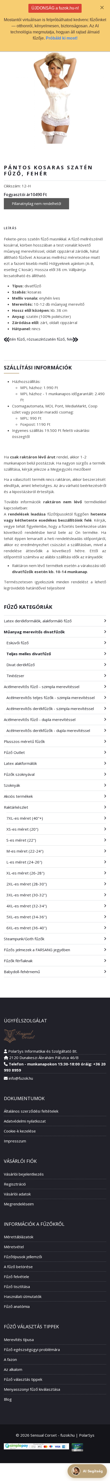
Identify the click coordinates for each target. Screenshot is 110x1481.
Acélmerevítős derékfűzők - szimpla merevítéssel (50, 708)
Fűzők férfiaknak (18, 960)
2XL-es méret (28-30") (26, 883)
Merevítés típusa (19, 1339)
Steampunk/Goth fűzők (24, 938)
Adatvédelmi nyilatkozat (25, 1121)
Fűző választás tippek (23, 1379)
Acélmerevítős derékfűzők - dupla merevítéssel (48, 730)
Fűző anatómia (17, 1306)
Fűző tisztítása (17, 1286)
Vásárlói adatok (17, 1193)
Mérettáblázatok (18, 1236)
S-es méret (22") (21, 840)
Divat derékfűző (20, 664)
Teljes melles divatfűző (28, 653)
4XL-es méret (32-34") (26, 905)
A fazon (10, 1359)
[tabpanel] (55, 284)
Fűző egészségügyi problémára (32, 1349)
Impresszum (15, 1140)
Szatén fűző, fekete (61, 339)
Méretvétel (14, 1246)
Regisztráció (15, 1184)
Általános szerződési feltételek (31, 1111)
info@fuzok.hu (21, 1078)
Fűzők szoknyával (19, 774)
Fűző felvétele (16, 1276)
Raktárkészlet (16, 807)
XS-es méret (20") (22, 829)
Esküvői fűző (17, 642)
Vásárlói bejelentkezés (24, 1174)
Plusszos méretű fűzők (24, 741)
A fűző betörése (18, 1266)
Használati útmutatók (22, 1296)
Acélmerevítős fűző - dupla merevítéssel (39, 719)
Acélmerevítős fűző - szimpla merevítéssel (41, 686)
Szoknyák (12, 785)
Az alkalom (13, 1369)
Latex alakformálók (20, 763)
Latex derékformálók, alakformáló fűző (38, 620)
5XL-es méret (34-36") (26, 916)
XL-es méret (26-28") (25, 872)
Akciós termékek (18, 796)
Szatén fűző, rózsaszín (24, 339)
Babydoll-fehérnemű (22, 971)
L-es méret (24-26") (24, 862)
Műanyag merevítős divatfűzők (34, 631)
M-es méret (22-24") (24, 851)
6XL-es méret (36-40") (26, 927)
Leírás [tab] (10, 228)
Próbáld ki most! (62, 38)
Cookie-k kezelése (20, 1131)
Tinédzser (15, 675)
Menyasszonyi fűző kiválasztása (32, 1389)
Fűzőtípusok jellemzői (23, 1256)
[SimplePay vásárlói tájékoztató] (36, 1446)
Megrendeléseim (19, 1203)
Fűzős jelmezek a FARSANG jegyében (37, 949)
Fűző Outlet (14, 752)
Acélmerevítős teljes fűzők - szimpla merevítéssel (50, 697)
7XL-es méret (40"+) (24, 818)
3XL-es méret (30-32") (26, 894)
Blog (8, 1399)
